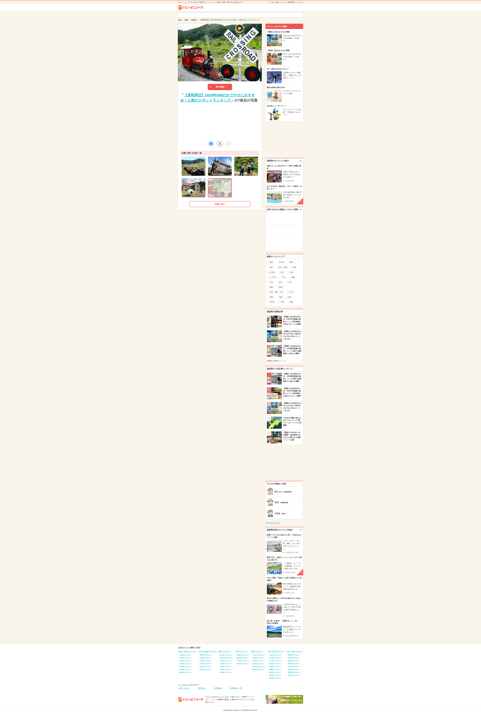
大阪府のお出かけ (258, 655)
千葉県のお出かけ (226, 661)
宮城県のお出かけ (185, 658)
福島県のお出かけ (185, 672)
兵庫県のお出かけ (258, 661)
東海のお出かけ (241, 652)
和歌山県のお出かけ (259, 666)
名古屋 (281, 262)
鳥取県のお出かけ (275, 664)
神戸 (271, 267)
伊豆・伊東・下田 (276, 292)
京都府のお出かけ (258, 658)
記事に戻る (220, 204)
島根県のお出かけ (275, 666)
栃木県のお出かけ (226, 669)
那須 (291, 262)
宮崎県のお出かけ (294, 669)
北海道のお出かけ (185, 655)
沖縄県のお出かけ (294, 675)
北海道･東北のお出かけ (187, 652)
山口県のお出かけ (275, 661)
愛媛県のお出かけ (275, 669)
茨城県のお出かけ (226, 672)
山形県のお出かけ (185, 669)
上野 (289, 282)
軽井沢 (272, 302)
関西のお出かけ (257, 652)
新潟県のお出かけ (206, 661)
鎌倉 (271, 287)
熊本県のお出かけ (294, 664)
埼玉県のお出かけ (226, 664)
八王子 (291, 292)
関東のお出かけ (224, 652)
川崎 (291, 272)
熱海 (280, 287)
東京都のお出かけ (226, 655)
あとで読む (275, 2)
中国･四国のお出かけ (276, 652)
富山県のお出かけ (206, 666)
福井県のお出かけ (206, 669)
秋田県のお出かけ (185, 666)
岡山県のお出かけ (275, 658)
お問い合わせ (184, 688)
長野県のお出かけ (206, 655)
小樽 (282, 302)
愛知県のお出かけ (243, 655)
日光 (271, 282)
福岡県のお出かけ (294, 655)
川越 (280, 297)
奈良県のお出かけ (258, 664)
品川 (280, 282)
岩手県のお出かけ (185, 664)
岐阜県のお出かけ (243, 658)
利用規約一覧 (236, 688)
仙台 (282, 272)
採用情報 (218, 688)
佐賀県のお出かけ (294, 658)
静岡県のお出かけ (243, 664)
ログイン (300, 2)
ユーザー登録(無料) (288, 2)
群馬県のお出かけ (226, 666)
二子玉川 (273, 277)
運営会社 (202, 688)
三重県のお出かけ (243, 661)
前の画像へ (221, 87)
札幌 (293, 277)
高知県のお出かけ (275, 672)
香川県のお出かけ (275, 675)
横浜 (271, 262)
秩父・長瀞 (283, 267)
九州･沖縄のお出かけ (294, 652)
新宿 (294, 267)
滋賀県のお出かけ (258, 669)
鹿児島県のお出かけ (294, 672)
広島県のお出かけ (275, 655)
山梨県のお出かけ (206, 658)
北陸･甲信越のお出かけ (207, 652)
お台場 (272, 272)
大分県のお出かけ (294, 666)
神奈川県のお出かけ (226, 658)
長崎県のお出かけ (294, 661)
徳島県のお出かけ (275, 678)
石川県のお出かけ (206, 664)
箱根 (271, 297)
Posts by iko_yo (273, 523)
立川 (283, 277)
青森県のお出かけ (185, 661)
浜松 (289, 297)
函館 (291, 302)
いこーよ (184, 2)
